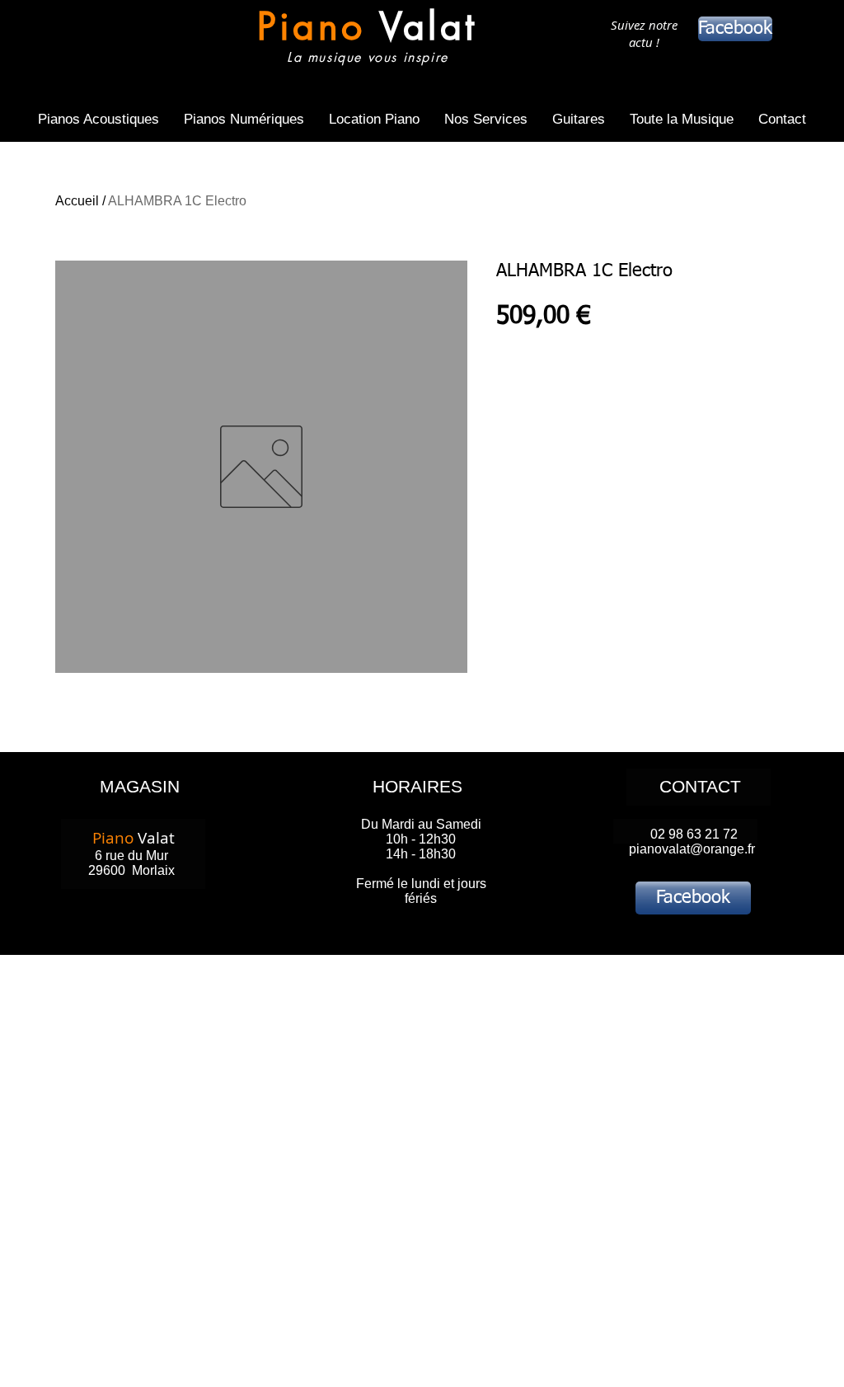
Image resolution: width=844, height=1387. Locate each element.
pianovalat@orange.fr (692, 849)
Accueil (77, 201)
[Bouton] (367, 39)
